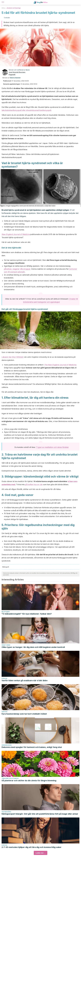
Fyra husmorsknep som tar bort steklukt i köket (24, 714)
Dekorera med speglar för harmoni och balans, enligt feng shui (32, 747)
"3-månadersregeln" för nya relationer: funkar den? (27, 614)
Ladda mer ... (40, 853)
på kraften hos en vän (34, 484)
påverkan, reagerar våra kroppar (17, 269)
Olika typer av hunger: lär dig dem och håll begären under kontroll (33, 647)
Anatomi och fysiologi (14, 8)
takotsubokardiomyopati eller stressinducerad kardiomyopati (26, 110)
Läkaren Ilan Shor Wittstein (13, 357)
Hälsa (3, 8)
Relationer (5, 611)
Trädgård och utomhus (10, 778)
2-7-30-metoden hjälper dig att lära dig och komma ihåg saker (31, 847)
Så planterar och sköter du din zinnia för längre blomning (29, 780)
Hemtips (4, 711)
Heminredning (7, 745)
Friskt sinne (6, 645)
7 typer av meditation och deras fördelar (52, 447)
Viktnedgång (6, 811)
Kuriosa (4, 678)
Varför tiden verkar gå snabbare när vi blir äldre (25, 680)
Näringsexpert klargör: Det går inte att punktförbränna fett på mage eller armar (40, 814)
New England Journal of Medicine (16, 234)
